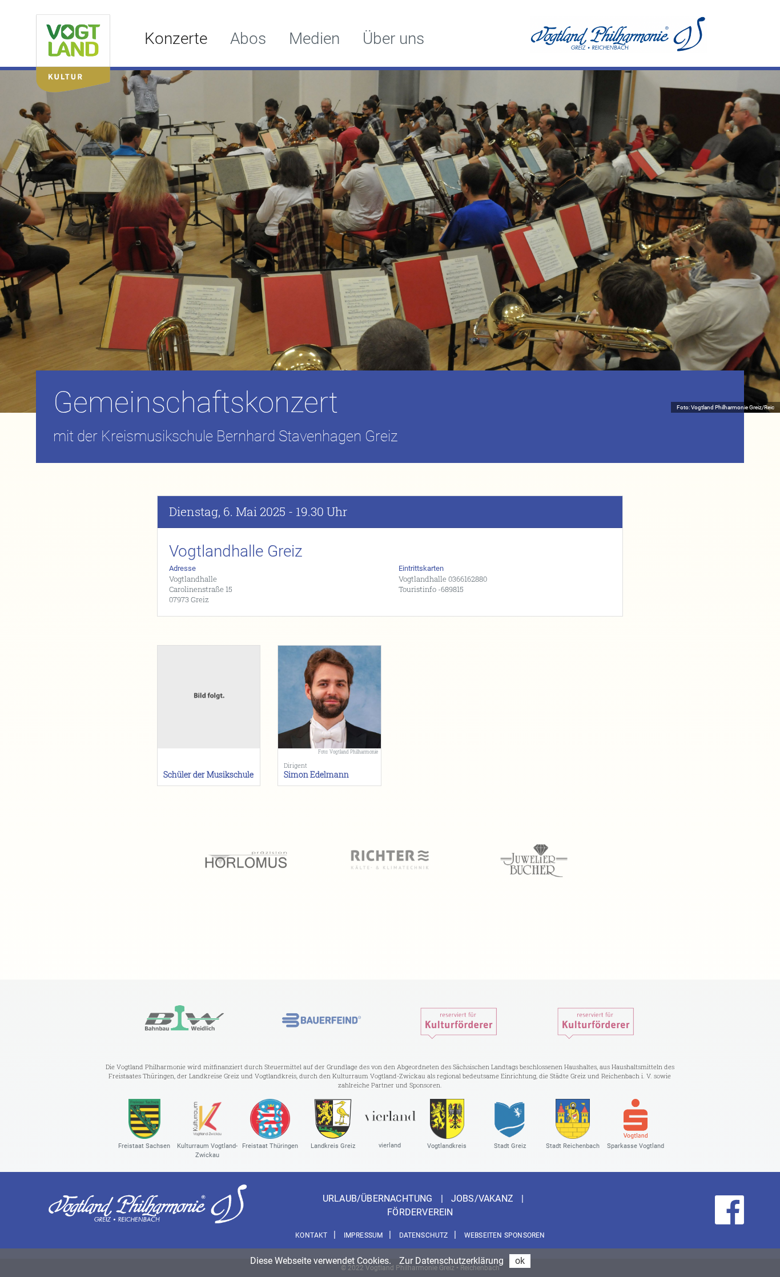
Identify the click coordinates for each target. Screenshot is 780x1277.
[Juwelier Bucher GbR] (533, 860)
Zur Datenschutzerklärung (451, 1260)
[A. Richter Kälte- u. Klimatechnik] (390, 860)
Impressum (363, 1235)
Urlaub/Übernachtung (379, 1198)
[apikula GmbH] (458, 1020)
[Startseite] (73, 50)
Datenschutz (423, 1235)
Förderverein (420, 1212)
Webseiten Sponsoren (504, 1235)
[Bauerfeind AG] (321, 1020)
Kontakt (311, 1235)
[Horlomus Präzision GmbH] (246, 860)
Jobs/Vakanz (483, 1198)
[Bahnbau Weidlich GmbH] (184, 1020)
